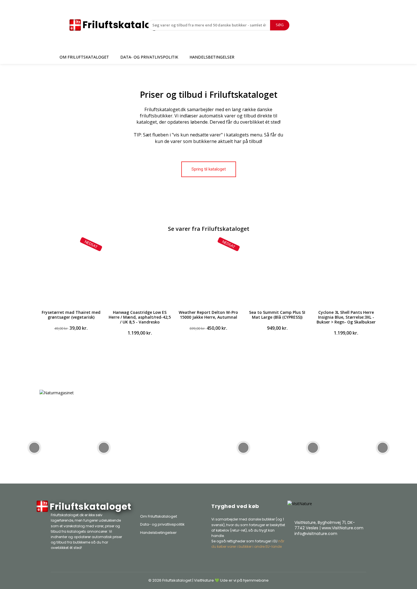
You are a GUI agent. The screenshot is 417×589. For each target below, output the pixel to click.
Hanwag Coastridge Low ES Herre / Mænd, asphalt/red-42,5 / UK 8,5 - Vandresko (140, 317)
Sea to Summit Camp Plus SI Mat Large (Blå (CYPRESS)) (277, 315)
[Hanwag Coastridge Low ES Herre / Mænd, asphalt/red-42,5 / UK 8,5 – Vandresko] (139, 272)
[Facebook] (332, 547)
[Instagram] (346, 547)
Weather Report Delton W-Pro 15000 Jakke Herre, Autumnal (208, 315)
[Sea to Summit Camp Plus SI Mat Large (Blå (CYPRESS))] (277, 272)
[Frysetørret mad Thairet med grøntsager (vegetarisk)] (70, 272)
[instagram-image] (34, 447)
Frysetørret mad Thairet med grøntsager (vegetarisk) (71, 315)
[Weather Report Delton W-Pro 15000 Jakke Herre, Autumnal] (208, 272)
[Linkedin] (360, 547)
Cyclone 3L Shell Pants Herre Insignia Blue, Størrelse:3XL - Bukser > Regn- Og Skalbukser (346, 317)
